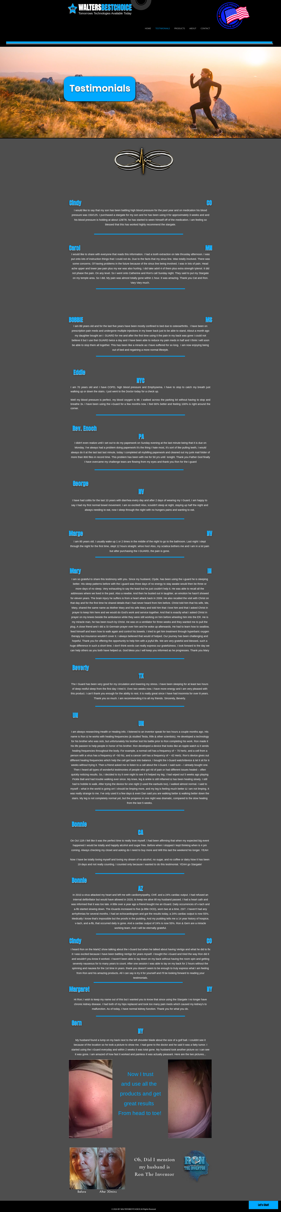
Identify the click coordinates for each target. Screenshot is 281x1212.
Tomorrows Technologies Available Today (104, 13)
